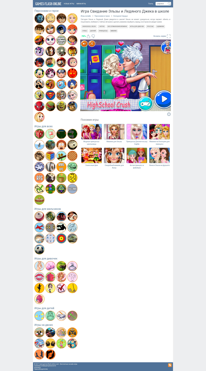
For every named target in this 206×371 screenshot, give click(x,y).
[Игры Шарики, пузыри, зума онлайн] (61, 189)
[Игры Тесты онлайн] (39, 189)
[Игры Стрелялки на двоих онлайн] (50, 354)
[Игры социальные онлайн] (39, 200)
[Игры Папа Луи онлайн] (39, 84)
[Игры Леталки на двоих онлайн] (39, 343)
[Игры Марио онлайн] (61, 62)
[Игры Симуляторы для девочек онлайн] (50, 288)
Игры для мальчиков (47, 208)
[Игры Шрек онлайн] (61, 106)
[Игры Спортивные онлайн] (50, 238)
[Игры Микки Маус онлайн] (39, 73)
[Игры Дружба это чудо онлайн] (39, 51)
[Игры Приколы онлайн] (72, 167)
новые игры (69, 4)
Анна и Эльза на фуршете (159, 165)
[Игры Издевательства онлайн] (61, 145)
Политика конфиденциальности (45, 366)
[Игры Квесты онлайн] (39, 156)
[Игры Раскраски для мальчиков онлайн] (72, 227)
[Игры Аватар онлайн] (39, 18)
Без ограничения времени (117, 26)
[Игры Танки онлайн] (72, 238)
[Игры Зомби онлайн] (61, 51)
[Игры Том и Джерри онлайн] (61, 95)
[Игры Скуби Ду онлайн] (50, 84)
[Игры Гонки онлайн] (61, 216)
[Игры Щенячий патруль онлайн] (72, 106)
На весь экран (160, 36)
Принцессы (103, 31)
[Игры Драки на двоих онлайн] (61, 332)
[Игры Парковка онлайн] (50, 227)
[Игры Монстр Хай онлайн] (50, 73)
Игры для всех (43, 126)
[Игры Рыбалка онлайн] (39, 238)
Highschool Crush (89, 26)
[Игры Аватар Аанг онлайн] (50, 18)
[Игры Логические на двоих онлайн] (50, 343)
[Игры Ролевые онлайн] (39, 178)
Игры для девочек (45, 258)
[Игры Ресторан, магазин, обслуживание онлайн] (39, 288)
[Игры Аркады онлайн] (50, 134)
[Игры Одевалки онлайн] (72, 266)
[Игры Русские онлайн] (72, 189)
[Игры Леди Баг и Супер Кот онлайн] (39, 62)
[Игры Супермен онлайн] (50, 95)
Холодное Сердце (120, 16)
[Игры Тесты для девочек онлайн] (61, 288)
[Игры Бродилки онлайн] (72, 134)
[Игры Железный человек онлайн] (50, 51)
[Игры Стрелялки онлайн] (61, 238)
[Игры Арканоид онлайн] (61, 134)
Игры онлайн (86, 16)
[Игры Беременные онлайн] (39, 266)
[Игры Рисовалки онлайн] (61, 316)
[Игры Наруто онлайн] (61, 73)
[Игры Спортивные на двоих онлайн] (39, 354)
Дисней (93, 31)
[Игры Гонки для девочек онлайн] (50, 266)
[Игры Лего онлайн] (72, 51)
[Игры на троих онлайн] (72, 332)
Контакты (37, 367)
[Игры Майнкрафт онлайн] (50, 62)
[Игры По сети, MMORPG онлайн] (61, 167)
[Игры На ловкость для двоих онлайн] (61, 343)
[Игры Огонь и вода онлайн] (72, 73)
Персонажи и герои (46, 10)
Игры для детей (44, 308)
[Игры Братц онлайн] (50, 29)
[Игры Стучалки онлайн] (72, 316)
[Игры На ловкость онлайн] (61, 156)
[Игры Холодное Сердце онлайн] (72, 95)
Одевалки (160, 26)
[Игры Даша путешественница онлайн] (72, 40)
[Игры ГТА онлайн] (61, 40)
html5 (84, 31)
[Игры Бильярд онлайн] (39, 216)
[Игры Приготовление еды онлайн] (50, 277)
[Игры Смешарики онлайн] (61, 84)
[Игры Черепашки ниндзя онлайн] (50, 106)
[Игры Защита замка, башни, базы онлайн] (50, 145)
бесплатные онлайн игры (68, 364)
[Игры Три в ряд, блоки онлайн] (50, 189)
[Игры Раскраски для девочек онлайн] (72, 277)
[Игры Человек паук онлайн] (39, 106)
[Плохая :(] (93, 36)
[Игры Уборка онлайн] (72, 288)
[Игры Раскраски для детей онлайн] (50, 316)
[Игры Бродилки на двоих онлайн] (39, 332)
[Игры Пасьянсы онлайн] (50, 167)
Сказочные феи (91, 165)
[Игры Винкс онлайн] (72, 29)
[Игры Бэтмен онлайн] (61, 29)
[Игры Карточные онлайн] (72, 145)
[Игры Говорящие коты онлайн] (50, 40)
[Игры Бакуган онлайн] (61, 18)
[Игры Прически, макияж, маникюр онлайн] (61, 277)
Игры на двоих (43, 324)
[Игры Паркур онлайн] (61, 227)
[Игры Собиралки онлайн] (61, 178)
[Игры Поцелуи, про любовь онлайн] (39, 277)
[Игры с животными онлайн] (61, 266)
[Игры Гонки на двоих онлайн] (50, 332)
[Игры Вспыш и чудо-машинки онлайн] (39, 40)
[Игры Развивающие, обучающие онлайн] (39, 316)
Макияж (113, 31)
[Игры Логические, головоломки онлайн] (50, 156)
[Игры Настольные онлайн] (72, 156)
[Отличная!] (88, 36)
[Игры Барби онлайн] (72, 18)
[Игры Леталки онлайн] (39, 227)
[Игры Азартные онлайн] (39, 134)
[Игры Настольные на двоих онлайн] (72, 343)
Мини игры (81, 4)
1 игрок (101, 26)
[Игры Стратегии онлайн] (72, 178)
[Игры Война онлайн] (50, 216)
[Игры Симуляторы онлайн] (50, 178)
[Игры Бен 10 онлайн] (39, 29)
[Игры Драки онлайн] (72, 216)
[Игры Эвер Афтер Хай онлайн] (39, 117)
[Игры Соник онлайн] (72, 84)
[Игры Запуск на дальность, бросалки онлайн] (39, 145)
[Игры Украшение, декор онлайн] (39, 299)
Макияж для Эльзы (114, 141)
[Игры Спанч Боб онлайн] (39, 95)
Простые (150, 26)
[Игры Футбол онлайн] (39, 249)
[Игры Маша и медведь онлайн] (72, 62)
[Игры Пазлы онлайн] (39, 167)
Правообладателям (41, 369)
